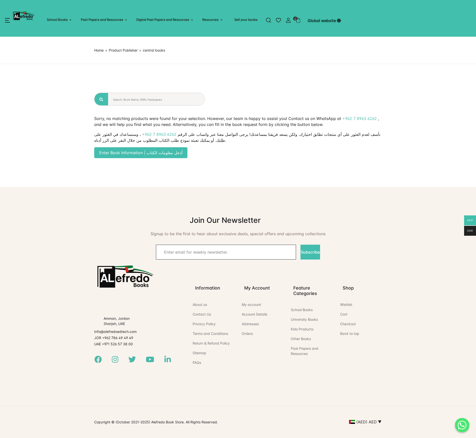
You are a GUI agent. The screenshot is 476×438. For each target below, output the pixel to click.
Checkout (348, 324)
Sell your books (246, 20)
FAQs (197, 362)
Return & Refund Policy (211, 343)
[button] (7, 20)
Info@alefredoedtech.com (115, 331)
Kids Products (302, 329)
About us (200, 304)
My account (251, 304)
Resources (210, 20)
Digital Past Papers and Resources (162, 20)
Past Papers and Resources (102, 20)
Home (99, 50)
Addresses (250, 324)
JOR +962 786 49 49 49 (113, 338)
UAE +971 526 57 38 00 (113, 344)
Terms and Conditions (210, 333)
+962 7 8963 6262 (359, 118)
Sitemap (199, 353)
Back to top (349, 333)
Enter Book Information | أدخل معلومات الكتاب (140, 152)
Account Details (254, 314)
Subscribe (310, 252)
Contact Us (202, 314)
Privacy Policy (204, 324)
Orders (247, 333)
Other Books (301, 339)
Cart (343, 314)
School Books (57, 20)
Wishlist (346, 304)
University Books (304, 319)
